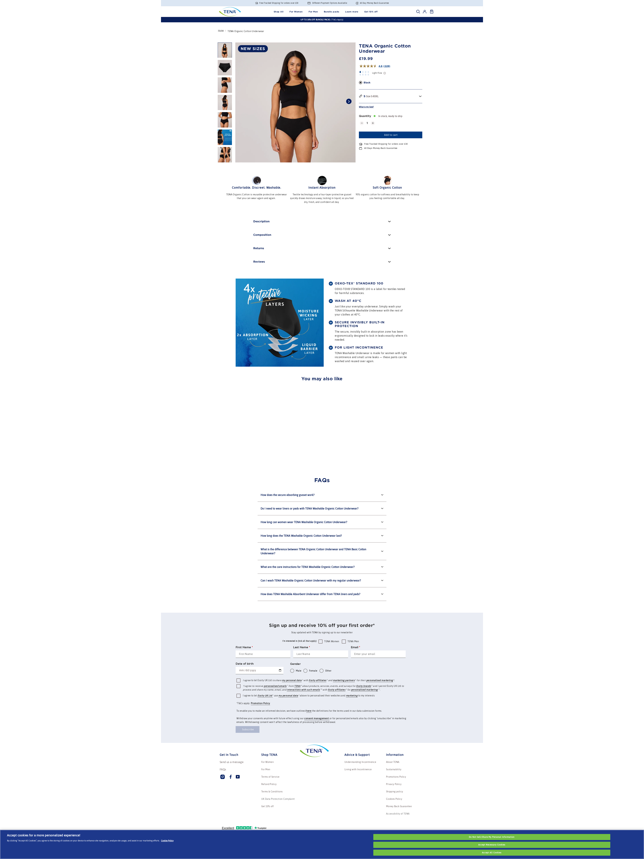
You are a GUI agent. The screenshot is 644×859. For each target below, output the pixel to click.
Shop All (279, 11)
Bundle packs (331, 11)
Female (313, 670)
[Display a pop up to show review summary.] (243, 455)
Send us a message (232, 762)
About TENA (392, 762)
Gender (295, 664)
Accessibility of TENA (398, 813)
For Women (296, 11)
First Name (244, 647)
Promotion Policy (260, 703)
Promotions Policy (396, 776)
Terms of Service (270, 776)
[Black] (360, 82)
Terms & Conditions (272, 791)
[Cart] (431, 12)
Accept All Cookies (491, 852)
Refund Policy (269, 784)
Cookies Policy (394, 799)
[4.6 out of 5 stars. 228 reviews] (231, 454)
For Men (313, 11)
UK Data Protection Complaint (278, 799)
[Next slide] (349, 101)
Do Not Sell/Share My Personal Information (492, 837)
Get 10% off (371, 11)
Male (298, 670)
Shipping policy (394, 791)
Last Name (301, 647)
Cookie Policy (167, 840)
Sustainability (393, 769)
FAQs (223, 769)
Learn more (351, 11)
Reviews (259, 261)
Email (355, 647)
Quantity (365, 116)
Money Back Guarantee (399, 806)
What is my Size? (366, 107)
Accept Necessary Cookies (491, 845)
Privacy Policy (393, 784)
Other (328, 670)
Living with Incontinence (358, 769)
